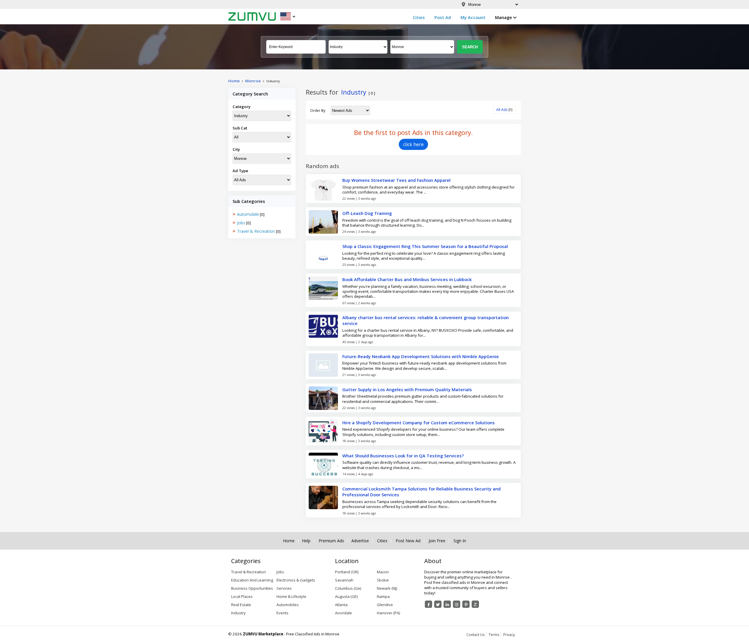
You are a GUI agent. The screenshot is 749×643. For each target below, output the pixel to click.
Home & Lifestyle (291, 596)
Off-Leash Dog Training (367, 213)
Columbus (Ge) (348, 588)
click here (413, 144)
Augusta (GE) (346, 596)
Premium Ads (331, 541)
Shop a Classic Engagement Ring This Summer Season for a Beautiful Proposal (425, 246)
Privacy (509, 634)
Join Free (437, 541)
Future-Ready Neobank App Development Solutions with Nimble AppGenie (420, 356)
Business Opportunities (252, 588)
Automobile (248, 214)
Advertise (360, 541)
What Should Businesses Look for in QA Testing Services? (403, 456)
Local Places (242, 596)
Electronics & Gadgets (295, 580)
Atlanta (341, 604)
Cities (419, 17)
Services (284, 588)
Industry (238, 612)
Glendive (385, 604)
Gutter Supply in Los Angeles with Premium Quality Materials (407, 389)
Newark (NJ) (387, 588)
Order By (317, 110)
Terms (494, 634)
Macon (383, 571)
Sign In (459, 541)
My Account (473, 17)
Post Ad (442, 17)
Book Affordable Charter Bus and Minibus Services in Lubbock (407, 279)
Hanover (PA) (388, 612)
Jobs (241, 222)
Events (282, 612)
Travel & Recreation (256, 231)
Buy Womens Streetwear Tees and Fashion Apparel (396, 180)
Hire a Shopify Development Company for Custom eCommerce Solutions (418, 422)
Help (306, 541)
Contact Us (475, 634)
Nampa (383, 596)
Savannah (344, 580)
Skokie (383, 580)
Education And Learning (252, 580)
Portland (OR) (346, 571)
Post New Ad (408, 541)
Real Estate (241, 604)
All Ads (502, 109)
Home (234, 80)
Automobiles (287, 604)
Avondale (343, 612)
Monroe (253, 80)
